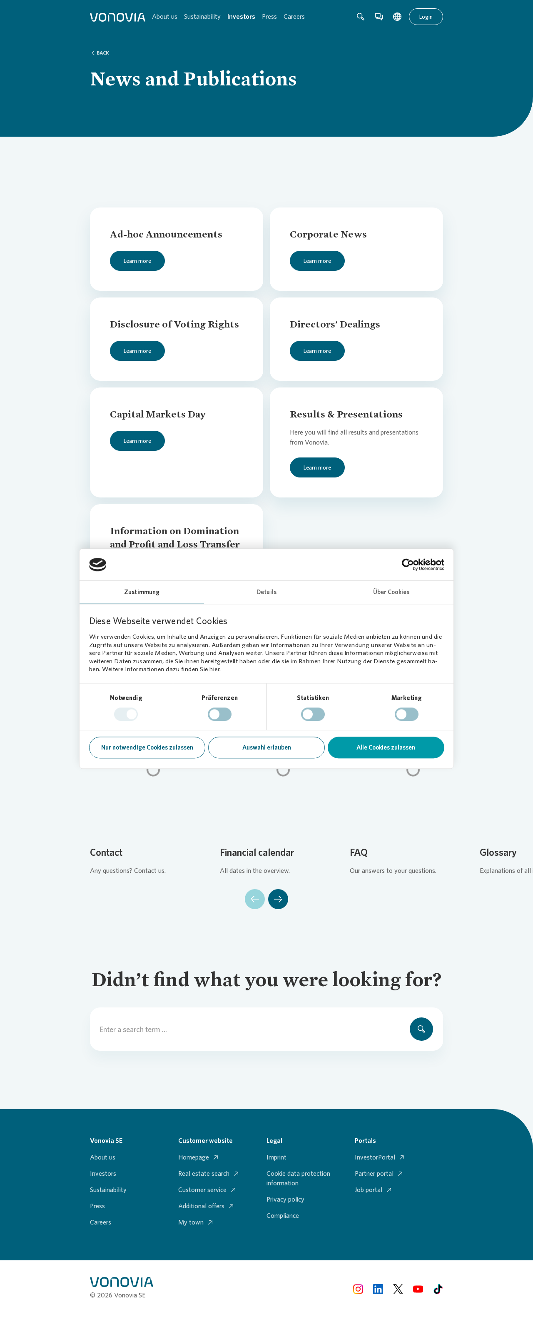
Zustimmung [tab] (141, 592)
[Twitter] (398, 1288)
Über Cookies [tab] (391, 592)
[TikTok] (438, 1288)
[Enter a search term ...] (421, 1029)
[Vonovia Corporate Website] (117, 17)
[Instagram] (358, 1288)
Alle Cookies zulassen (385, 748)
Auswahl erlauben (266, 748)
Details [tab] (266, 592)
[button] (255, 899)
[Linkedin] (378, 1288)
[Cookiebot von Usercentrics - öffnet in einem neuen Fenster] (407, 564)
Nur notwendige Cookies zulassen (147, 748)
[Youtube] (418, 1288)
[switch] (220, 714)
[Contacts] (379, 16)
